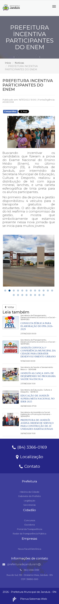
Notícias (19, 62)
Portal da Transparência (29, 529)
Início (8, 62)
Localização (31, 456)
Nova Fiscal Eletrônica (29, 549)
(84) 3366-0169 (31, 447)
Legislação (29, 500)
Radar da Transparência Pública (29, 533)
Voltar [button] (10, 307)
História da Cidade (29, 491)
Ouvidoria (29, 524)
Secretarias (29, 505)
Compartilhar (10, 111)
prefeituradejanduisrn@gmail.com (31, 564)
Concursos (29, 520)
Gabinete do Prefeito (29, 496)
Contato (31, 466)
